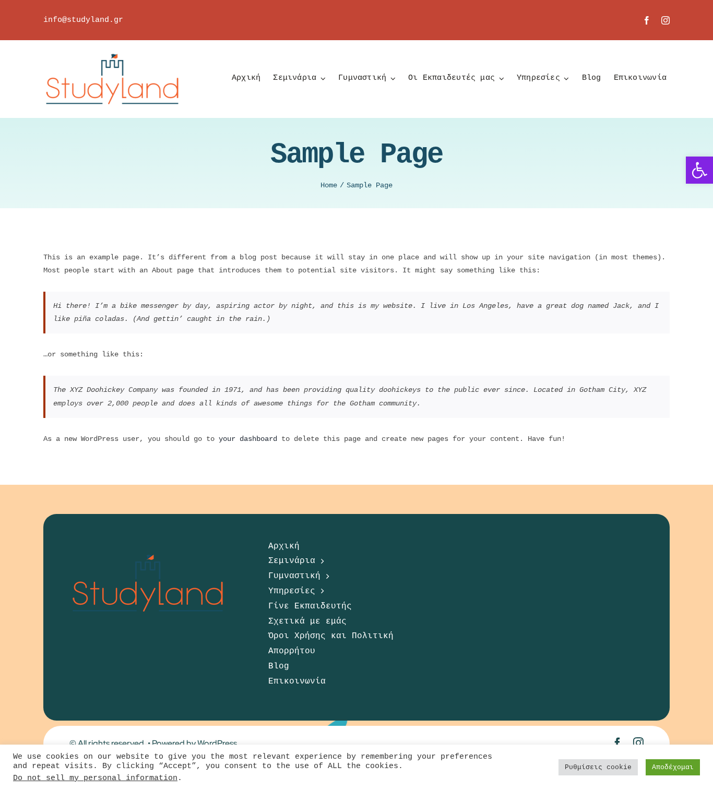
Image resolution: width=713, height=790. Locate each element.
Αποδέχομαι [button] (673, 767)
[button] (699, 170)
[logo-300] (112, 44)
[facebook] (647, 20)
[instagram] (665, 20)
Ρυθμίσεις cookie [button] (598, 767)
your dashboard (248, 439)
